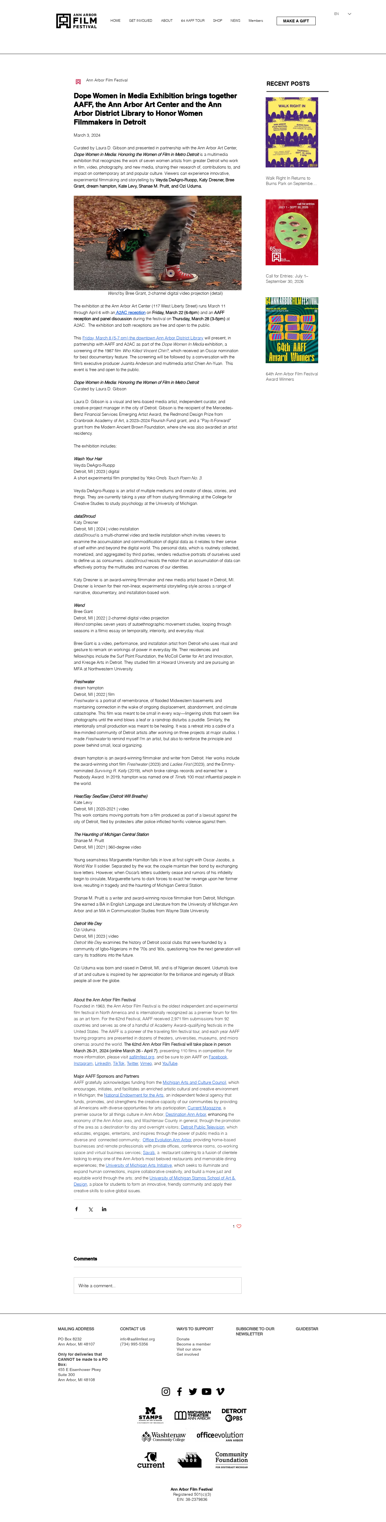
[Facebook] (179, 1391)
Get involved (188, 1354)
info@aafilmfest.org (137, 1339)
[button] (141, 18)
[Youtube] (206, 1391)
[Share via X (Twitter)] (90, 1209)
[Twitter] (193, 1391)
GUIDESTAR (307, 1329)
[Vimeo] (220, 1391)
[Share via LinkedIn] (104, 1209)
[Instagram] (166, 1391)
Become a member (194, 1344)
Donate (183, 1339)
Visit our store (189, 1349)
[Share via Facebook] (76, 1209)
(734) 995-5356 (134, 1344)
